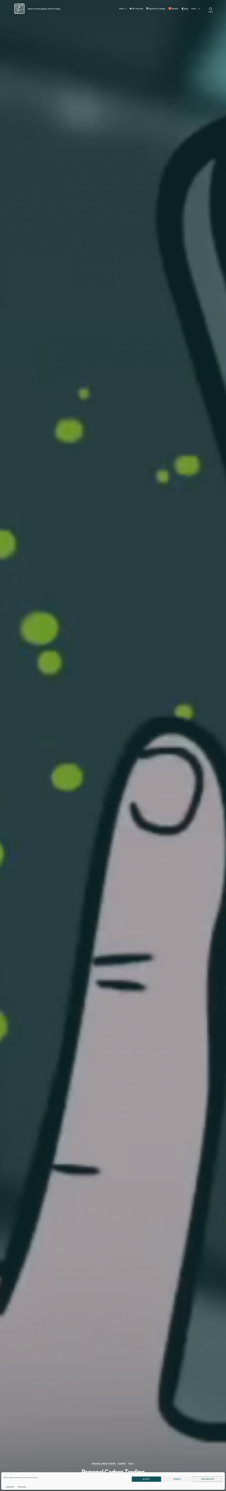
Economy (122, 1464)
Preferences (207, 1479)
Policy (131, 1464)
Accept (146, 1479)
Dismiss (177, 1479)
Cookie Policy (10, 1486)
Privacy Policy (22, 1486)
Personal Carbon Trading (104, 1464)
